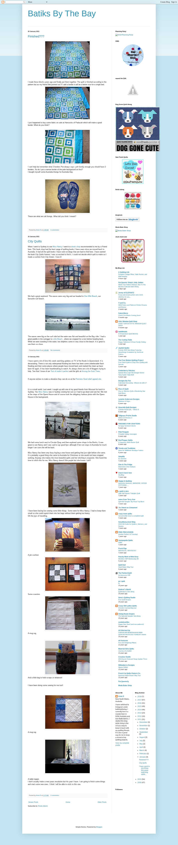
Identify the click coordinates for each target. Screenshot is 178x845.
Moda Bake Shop (125, 685)
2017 (140, 700)
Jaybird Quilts (123, 348)
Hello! (120, 542)
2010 (140, 779)
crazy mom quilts (125, 514)
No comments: (55, 350)
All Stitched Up (124, 630)
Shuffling (121, 475)
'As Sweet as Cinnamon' (128, 508)
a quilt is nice (123, 491)
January (142, 757)
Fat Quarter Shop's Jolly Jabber (130, 283)
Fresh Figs (122, 548)
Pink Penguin (123, 432)
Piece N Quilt (123, 389)
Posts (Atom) (43, 806)
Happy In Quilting (125, 481)
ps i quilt (121, 581)
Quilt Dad (122, 565)
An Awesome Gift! (124, 575)
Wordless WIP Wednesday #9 (128, 559)
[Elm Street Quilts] (132, 66)
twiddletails (122, 332)
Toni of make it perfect (60, 371)
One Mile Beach (90, 296)
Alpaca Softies (123, 667)
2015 (140, 706)
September (143, 732)
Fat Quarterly (123, 681)
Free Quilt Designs (124, 600)
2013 (140, 713)
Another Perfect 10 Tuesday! (128, 534)
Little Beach (58, 339)
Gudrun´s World (124, 589)
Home (68, 802)
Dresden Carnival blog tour (127, 608)
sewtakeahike (123, 622)
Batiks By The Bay (62, 13)
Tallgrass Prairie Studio (127, 416)
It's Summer (122, 458)
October (142, 729)
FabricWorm (123, 313)
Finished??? (36, 36)
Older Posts (102, 802)
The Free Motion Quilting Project (131, 360)
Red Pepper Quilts (125, 440)
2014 (140, 710)
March (142, 750)
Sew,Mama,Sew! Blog (126, 522)
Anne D (121, 696)
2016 (140, 703)
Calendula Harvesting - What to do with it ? (132, 383)
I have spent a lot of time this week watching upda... (144, 770)
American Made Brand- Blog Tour (129, 675)
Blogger (99, 827)
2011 (140, 719)
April (141, 747)
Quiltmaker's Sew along (126, 591)
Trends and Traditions (126, 448)
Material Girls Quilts (126, 649)
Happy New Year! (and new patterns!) (131, 624)
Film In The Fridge (125, 465)
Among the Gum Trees (91, 371)
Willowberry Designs (126, 665)
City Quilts (35, 241)
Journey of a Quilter (125, 651)
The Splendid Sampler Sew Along (129, 616)
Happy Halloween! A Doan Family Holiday (132, 342)
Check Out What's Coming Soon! (129, 315)
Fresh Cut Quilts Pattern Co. (129, 673)
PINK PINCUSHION (125, 532)
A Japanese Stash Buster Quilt (128, 442)
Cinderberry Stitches (126, 371)
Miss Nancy (58, 247)
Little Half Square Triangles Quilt (129, 493)
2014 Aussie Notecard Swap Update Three (132, 659)
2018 (140, 697)
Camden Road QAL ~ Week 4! (128, 409)
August (142, 737)
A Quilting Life (123, 272)
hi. (119, 583)
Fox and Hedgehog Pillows (127, 643)
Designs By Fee (124, 381)
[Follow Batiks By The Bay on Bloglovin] (127, 221)
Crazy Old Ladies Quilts (127, 606)
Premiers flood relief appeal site (88, 379)
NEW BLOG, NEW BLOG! (127, 550)
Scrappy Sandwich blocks (127, 426)
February (143, 754)
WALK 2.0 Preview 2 (125, 418)
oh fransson (123, 641)
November (143, 726)
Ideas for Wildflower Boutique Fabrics (130, 450)
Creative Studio (124, 657)
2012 (140, 716)
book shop (76, 247)
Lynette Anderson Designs (128, 399)
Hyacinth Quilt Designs (127, 407)
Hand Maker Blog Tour (126, 567)
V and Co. (122, 303)
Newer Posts (33, 802)
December (143, 722)
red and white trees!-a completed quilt (131, 516)
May (141, 744)
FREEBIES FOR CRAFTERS (129, 424)
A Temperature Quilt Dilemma (128, 334)
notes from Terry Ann (126, 499)
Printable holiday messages (127, 434)
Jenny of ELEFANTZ (126, 293)
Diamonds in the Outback (126, 467)
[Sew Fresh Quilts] (137, 151)
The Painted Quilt (125, 573)
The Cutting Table (125, 340)
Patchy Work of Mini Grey (128, 557)
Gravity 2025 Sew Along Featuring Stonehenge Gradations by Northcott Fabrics (130, 352)
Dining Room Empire (126, 614)
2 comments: (55, 795)
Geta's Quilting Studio (126, 598)
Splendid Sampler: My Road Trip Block (131, 501)
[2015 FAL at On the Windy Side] (133, 209)
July (141, 741)
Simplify (121, 457)
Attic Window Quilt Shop (127, 321)
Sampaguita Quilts (125, 540)
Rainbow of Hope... (124, 401)
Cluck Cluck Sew (125, 473)
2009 (140, 782)
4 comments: (55, 230)
